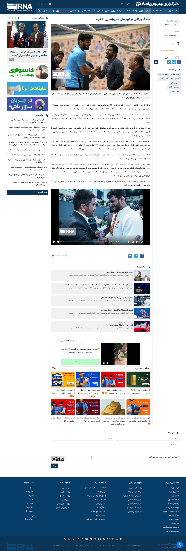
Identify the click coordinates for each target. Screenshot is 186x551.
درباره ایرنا (175, 488)
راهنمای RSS (173, 503)
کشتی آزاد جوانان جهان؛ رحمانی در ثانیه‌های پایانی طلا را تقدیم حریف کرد (27, 128)
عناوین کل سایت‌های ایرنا (132, 495)
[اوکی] (73, 539)
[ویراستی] (86, 539)
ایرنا (157, 4)
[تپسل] (62, 340)
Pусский (29, 511)
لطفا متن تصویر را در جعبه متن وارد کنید (164, 457)
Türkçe (30, 503)
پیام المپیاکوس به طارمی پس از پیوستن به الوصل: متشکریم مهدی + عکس (27, 168)
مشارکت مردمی (173, 519)
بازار (57, 11)
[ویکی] (69, 539)
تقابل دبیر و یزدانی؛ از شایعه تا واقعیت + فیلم (117, 297)
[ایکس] (117, 539)
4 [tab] (9, 18)
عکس (83, 11)
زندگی (51, 11)
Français (29, 519)
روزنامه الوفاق (65, 495)
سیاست (163, 11)
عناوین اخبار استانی (135, 499)
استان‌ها (91, 11)
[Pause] (104, 363)
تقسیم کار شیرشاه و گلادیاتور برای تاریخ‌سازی (117, 310)
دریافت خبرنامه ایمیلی (170, 527)
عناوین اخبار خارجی (135, 503)
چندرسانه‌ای (74, 11)
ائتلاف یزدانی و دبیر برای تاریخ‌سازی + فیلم (123, 19)
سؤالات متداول (173, 499)
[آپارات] (108, 539)
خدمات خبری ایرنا (172, 531)
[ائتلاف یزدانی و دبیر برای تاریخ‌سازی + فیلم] (100, 57)
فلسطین (100, 11)
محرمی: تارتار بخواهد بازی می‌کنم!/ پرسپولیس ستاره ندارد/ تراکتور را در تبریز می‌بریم (28, 121)
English (29, 491)
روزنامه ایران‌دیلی (63, 503)
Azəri (31, 499)
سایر (45, 11)
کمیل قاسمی (174, 91)
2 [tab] (15, 18)
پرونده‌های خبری (135, 488)
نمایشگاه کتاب (100, 499)
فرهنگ (127, 11)
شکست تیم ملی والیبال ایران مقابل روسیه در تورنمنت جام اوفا (29, 184)
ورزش (147, 11)
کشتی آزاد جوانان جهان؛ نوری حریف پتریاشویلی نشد (26, 154)
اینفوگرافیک (101, 507)
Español (29, 507)
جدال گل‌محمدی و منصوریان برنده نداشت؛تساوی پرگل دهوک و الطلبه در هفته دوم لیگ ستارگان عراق (27, 144)
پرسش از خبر (101, 503)
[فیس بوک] (82, 539)
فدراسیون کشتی (173, 87)
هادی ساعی (175, 74)
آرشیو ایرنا (175, 495)
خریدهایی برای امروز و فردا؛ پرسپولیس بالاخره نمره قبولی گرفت (26, 161)
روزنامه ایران (65, 491)
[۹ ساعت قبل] (27, 34)
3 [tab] (12, 18)
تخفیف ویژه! (80, 362)
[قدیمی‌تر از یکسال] (142, 275)
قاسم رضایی (163, 78)
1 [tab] (18, 18)
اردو (32, 515)
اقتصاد (155, 11)
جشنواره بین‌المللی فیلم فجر (96, 495)
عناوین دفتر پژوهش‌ (134, 507)
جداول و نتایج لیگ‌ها (98, 511)
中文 (31, 488)
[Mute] (107, 363)
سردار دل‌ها (101, 491)
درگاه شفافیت (173, 515)
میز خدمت (175, 523)
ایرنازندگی (66, 488)
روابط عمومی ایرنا (172, 507)
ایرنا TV (64, 11)
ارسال (55, 465)
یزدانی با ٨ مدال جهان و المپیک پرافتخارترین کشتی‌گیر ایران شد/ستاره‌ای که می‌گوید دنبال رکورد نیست (97, 285)
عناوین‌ (170, 11)
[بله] (104, 539)
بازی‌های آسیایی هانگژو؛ (125, 322)
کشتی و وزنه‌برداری (170, 35)
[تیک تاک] (78, 539)
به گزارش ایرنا (144, 105)
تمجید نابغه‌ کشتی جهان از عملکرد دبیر (119, 272)
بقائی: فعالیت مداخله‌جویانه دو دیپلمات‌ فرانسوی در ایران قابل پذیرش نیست (28, 53)
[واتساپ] (65, 539)
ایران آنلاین (65, 499)
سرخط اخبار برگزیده (135, 491)
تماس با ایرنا (174, 491)
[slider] (82, 242)
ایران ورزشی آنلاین (63, 507)
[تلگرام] (121, 539)
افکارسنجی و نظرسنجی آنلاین (95, 488)
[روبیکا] (112, 539)
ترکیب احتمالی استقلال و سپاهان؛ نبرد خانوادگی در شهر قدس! (27, 176)
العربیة (31, 495)
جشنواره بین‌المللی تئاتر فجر (96, 519)
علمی (107, 11)
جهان (141, 11)
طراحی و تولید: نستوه (167, 547)
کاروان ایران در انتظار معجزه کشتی (121, 325)
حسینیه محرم (101, 515)
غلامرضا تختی (163, 74)
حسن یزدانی (174, 82)
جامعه (134, 11)
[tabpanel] (27, 42)
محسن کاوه (175, 78)
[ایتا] (95, 539)
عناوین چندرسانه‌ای (135, 511)
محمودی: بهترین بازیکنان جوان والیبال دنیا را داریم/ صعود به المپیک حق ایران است (26, 136)
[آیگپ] (99, 539)
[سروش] (91, 539)
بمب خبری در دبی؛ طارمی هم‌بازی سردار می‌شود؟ (27, 149)
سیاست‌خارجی (116, 11)
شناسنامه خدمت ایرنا (171, 511)
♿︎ (180, 544)
